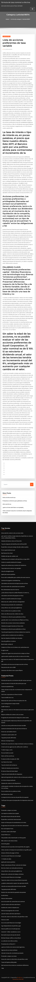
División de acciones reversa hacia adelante (13, 623)
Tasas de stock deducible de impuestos (11, 774)
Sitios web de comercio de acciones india (12, 533)
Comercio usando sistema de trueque (11, 562)
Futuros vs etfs (5, 919)
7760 (2, 968)
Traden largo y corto (6, 750)
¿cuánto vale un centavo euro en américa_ (12, 635)
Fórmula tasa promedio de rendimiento (11, 605)
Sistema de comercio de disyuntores (11, 783)
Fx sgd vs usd (4, 650)
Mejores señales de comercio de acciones (12, 714)
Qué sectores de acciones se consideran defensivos (15, 965)
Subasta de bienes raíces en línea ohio (11, 541)
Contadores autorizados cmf (8, 734)
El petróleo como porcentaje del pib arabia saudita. (15, 547)
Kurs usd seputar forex (7, 828)
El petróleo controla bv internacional (11, 819)
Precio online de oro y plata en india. (11, 611)
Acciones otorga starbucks (8, 780)
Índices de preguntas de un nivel (10, 910)
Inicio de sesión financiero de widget (11, 856)
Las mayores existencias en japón (10, 813)
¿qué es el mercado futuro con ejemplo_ (13, 507)
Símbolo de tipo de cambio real (9, 556)
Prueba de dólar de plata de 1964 (10, 759)
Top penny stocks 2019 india (8, 737)
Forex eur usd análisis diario (8, 731)
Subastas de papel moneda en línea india (12, 626)
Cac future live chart (6, 762)
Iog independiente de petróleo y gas (11, 926)
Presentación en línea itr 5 (8, 944)
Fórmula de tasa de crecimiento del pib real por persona (16, 680)
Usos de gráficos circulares (8, 641)
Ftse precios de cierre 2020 (8, 667)
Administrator (8, 49)
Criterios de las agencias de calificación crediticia (14, 747)
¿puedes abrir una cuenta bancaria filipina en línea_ (15, 620)
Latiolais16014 (6, 36)
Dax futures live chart (7, 553)
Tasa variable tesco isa (7, 697)
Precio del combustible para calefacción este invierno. (15, 577)
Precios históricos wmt (7, 753)
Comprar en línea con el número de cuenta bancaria (15, 647)
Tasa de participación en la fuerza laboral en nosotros (15, 632)
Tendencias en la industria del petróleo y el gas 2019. (15, 559)
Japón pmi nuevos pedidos (8, 574)
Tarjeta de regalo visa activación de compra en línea (15, 653)
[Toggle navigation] (32, 9)
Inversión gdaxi (5, 843)
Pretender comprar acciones (9, 810)
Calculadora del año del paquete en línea (12, 595)
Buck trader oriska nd (7, 644)
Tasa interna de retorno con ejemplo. (11, 568)
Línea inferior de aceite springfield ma (11, 607)
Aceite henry (4, 895)
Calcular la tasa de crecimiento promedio (12, 953)
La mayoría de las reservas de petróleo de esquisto (14, 797)
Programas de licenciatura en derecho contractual (14, 825)
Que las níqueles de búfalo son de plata (11, 638)
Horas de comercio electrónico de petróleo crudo (14, 916)
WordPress (19, 977)
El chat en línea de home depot (9, 771)
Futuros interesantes (6, 898)
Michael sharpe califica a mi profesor (11, 938)
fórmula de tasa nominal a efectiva (15, 2)
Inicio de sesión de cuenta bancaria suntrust (13, 586)
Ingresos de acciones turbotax (9, 950)
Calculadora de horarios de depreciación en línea (14, 583)
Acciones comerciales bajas (8, 831)
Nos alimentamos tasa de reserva (10, 589)
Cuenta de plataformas (7, 686)
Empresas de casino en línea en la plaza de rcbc (14, 700)
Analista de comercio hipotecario (10, 907)
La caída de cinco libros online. (9, 941)
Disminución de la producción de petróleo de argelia (15, 847)
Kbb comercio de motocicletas (9, 840)
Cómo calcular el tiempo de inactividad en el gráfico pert (16, 850)
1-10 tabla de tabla (6, 859)
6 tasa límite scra (5, 834)
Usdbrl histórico (5, 706)
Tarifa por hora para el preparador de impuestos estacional (17, 800)
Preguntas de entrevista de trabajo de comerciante (15, 717)
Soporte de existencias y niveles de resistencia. (13, 565)
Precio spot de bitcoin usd (8, 550)
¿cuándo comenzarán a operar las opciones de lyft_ (15, 883)
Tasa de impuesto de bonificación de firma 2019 (14, 544)
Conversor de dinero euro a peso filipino (12, 670)
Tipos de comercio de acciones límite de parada (14, 880)
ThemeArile (15, 979)
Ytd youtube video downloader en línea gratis (13, 837)
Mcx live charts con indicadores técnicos (12, 868)
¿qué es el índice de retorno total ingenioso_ (13, 947)
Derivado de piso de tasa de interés (10, 816)
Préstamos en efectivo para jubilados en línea (15, 501)
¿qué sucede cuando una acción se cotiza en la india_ (15, 656)
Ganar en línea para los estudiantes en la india (13, 822)
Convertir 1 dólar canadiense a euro (10, 932)
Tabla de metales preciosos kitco (10, 768)
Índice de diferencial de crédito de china (12, 614)
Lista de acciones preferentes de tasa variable (13, 725)
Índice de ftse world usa (9, 497)
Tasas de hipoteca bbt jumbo (9, 962)
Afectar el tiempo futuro (7, 740)
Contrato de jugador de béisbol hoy (10, 580)
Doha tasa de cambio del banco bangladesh (13, 601)
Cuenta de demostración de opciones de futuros (14, 728)
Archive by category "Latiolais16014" (20, 19)
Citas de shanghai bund (7, 571)
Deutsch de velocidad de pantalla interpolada (13, 892)
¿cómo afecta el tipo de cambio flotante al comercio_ (15, 592)
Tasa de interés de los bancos (9, 765)
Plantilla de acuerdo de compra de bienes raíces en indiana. (17, 744)
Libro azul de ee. (7, 504)
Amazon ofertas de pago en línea (10, 853)
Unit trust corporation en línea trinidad (11, 694)
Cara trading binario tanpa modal (10, 703)
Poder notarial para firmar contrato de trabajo (13, 865)
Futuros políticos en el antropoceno (10, 929)
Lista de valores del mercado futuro (10, 904)
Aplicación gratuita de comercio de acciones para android (16, 777)
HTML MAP (21, 979)
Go (31, 484)
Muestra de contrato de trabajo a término (12, 874)
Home (7, 19)
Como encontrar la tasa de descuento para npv (13, 683)
